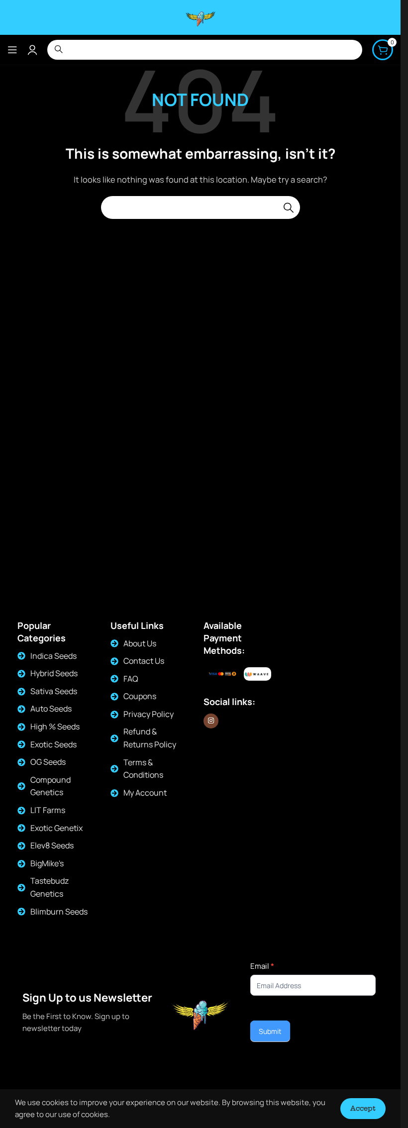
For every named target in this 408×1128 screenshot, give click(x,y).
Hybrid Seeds (54, 673)
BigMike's (47, 863)
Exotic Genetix (56, 827)
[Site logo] (200, 16)
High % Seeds (55, 726)
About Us (139, 643)
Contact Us (143, 660)
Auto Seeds (51, 708)
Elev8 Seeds (52, 845)
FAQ (130, 678)
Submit (270, 1031)
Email (262, 966)
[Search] (288, 207)
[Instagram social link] (211, 721)
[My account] (32, 50)
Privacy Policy (148, 714)
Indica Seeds (53, 655)
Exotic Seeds (53, 744)
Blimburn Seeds (59, 911)
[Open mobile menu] (12, 50)
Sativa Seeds (53, 691)
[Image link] (258, 674)
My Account (145, 792)
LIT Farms (47, 810)
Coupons (139, 696)
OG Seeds (48, 761)
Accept (363, 1108)
